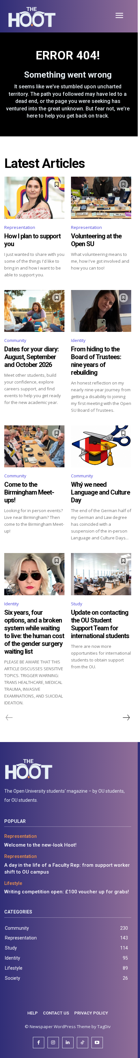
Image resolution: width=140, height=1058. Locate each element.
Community (15, 340)
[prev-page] (9, 718)
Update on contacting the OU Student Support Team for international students (100, 624)
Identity (78, 340)
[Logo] (67, 769)
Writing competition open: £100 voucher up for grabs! (66, 892)
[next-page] (126, 718)
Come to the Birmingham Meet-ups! (29, 492)
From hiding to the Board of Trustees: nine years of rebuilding (96, 360)
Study (76, 604)
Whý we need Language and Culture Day (100, 492)
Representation (19, 227)
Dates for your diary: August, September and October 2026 (31, 357)
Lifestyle (13, 883)
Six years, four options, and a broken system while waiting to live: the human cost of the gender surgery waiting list (34, 632)
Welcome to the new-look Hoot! (40, 845)
